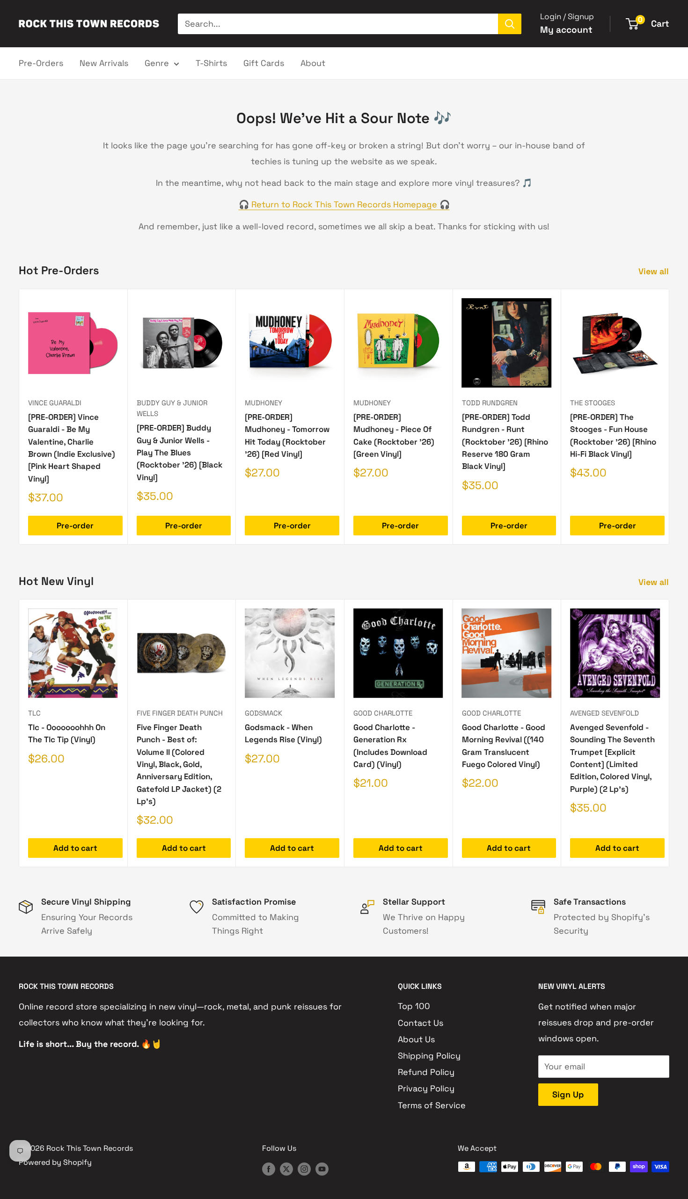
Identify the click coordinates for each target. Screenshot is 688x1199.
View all (654, 271)
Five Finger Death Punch (180, 713)
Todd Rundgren (490, 402)
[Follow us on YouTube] (322, 1168)
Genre (157, 63)
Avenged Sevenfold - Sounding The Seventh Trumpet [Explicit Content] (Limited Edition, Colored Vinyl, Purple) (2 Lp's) (612, 758)
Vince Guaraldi (54, 402)
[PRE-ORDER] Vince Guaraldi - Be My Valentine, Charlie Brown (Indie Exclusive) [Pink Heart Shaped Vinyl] (71, 448)
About (312, 63)
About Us (416, 1039)
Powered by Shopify (55, 1162)
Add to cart (75, 848)
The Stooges (592, 402)
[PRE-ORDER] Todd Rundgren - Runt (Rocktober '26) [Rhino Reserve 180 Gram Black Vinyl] (505, 441)
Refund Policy (426, 1072)
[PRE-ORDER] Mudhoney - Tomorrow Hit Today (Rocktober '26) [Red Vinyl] (287, 435)
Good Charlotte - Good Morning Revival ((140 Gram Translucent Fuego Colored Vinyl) (503, 745)
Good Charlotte (382, 713)
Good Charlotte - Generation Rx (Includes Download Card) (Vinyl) (390, 745)
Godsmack (263, 713)
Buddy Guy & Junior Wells (172, 408)
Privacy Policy (426, 1088)
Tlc (34, 713)
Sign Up (568, 1094)
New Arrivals (104, 63)
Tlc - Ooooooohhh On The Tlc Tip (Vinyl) (66, 733)
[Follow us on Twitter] (286, 1168)
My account (566, 30)
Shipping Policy (429, 1055)
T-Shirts (211, 63)
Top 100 (414, 1006)
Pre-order (75, 525)
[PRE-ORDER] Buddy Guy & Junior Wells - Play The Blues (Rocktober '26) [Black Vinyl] (179, 452)
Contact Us (420, 1022)
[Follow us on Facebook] (268, 1168)
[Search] (509, 24)
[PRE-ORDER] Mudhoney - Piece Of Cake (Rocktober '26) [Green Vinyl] (393, 435)
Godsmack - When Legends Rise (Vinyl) (283, 733)
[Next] (669, 417)
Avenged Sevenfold (604, 713)
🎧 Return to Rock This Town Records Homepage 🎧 (344, 204)
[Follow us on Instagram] (304, 1168)
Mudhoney (263, 402)
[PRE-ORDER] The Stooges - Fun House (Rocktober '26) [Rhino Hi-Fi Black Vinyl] (613, 435)
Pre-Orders (41, 63)
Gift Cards (263, 63)
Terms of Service (432, 1105)
